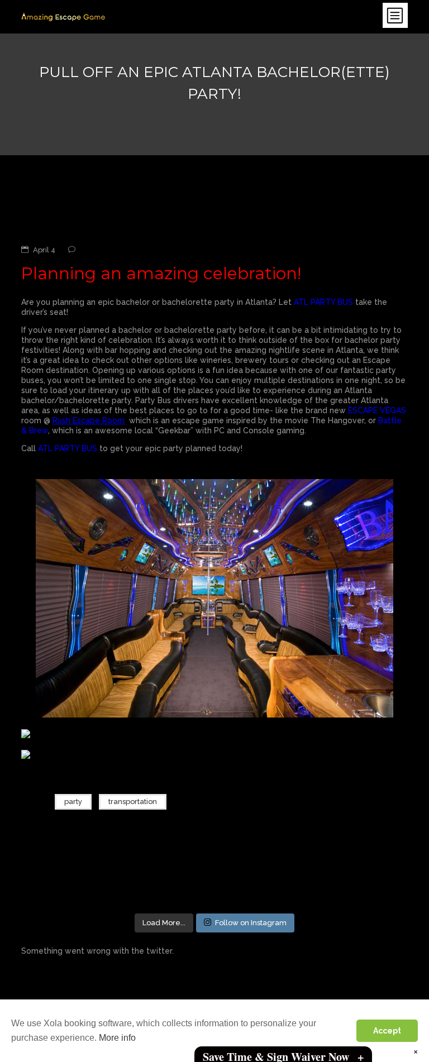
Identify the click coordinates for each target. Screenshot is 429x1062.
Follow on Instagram (251, 923)
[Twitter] (361, 804)
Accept (387, 1030)
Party (73, 801)
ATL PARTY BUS (323, 302)
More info (117, 1037)
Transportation (132, 801)
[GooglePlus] (382, 804)
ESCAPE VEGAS (377, 410)
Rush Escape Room (89, 420)
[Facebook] (340, 804)
